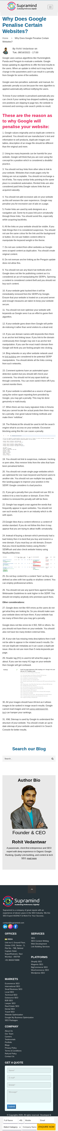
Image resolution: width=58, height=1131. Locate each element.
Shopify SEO (36, 961)
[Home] (22, 6)
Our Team (9, 1034)
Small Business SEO (13, 989)
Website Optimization (14, 1015)
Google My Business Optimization (19, 1017)
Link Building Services (40, 946)
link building (10, 357)
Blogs (7, 1045)
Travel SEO (10, 1012)
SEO (33, 938)
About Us (9, 1031)
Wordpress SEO (38, 973)
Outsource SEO (11, 998)
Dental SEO (10, 1009)
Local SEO (9, 992)
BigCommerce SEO (39, 967)
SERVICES (37, 933)
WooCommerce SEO (40, 970)
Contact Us (9, 1056)
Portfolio (8, 1042)
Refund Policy (11, 1053)
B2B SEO (9, 1000)
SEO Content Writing (40, 941)
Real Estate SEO (12, 1006)
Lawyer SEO (10, 1003)
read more (32, 858)
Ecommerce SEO (12, 983)
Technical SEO (11, 995)
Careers (8, 1036)
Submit (11, 1106)
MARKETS (11, 979)
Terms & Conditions (13, 1051)
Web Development (39, 944)
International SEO (12, 986)
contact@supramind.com (13, 923)
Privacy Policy (11, 1048)
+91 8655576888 (12, 960)
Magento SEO (37, 964)
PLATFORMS (39, 957)
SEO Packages (11, 1020)
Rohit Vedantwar (25, 48)
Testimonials (10, 1039)
